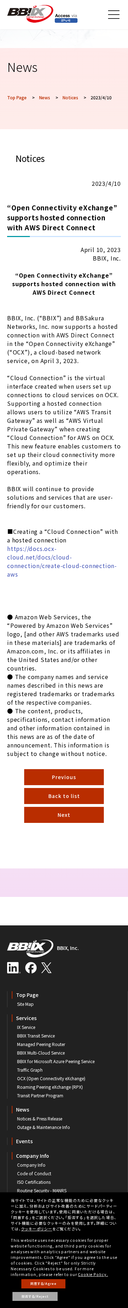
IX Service (26, 1027)
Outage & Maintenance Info (43, 1127)
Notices (70, 97)
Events (24, 1141)
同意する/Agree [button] (43, 1283)
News (44, 97)
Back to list (64, 795)
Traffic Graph (30, 1070)
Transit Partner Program (40, 1095)
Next (64, 814)
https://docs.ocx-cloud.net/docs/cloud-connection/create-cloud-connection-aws (62, 561)
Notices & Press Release (39, 1118)
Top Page (17, 97)
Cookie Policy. (93, 1274)
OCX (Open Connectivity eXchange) (51, 1078)
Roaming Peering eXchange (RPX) (50, 1087)
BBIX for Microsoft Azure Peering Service (56, 1061)
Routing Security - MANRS (41, 1190)
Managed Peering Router (41, 1044)
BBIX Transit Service (36, 1036)
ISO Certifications (33, 1182)
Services (26, 1017)
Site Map (25, 1004)
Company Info (32, 1155)
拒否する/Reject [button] (35, 1296)
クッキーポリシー (36, 1228)
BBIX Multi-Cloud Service (41, 1053)
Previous (64, 777)
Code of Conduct (34, 1173)
